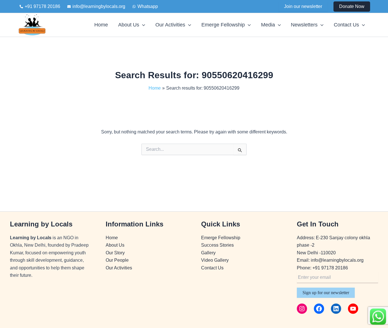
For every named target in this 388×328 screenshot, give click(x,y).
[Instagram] (302, 309)
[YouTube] (353, 309)
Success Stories (217, 245)
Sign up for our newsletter (326, 292)
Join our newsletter (303, 6)
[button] (351, 6)
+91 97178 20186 (330, 267)
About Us (128, 25)
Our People (117, 260)
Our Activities (170, 25)
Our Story (115, 252)
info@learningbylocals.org (337, 260)
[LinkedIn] (336, 309)
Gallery (208, 252)
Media (268, 25)
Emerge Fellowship (223, 25)
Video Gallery (215, 260)
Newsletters (304, 25)
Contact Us (346, 25)
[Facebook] (319, 309)
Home (101, 25)
